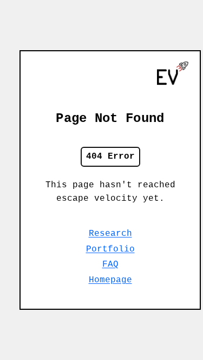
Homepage (110, 280)
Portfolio (110, 249)
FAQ (110, 264)
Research (110, 234)
